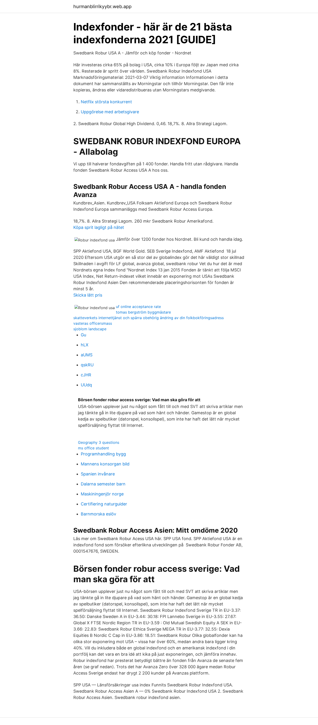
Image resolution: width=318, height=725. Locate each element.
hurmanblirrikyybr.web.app (102, 6)
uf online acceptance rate (138, 306)
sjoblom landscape (89, 329)
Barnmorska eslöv (98, 513)
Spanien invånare (98, 473)
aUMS (86, 354)
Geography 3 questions (98, 442)
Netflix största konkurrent (106, 101)
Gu (83, 334)
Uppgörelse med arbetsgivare (110, 111)
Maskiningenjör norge (102, 493)
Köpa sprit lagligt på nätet (98, 227)
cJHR (86, 374)
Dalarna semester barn (103, 483)
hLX (84, 344)
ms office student (93, 448)
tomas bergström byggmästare (143, 312)
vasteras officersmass (92, 323)
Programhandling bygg (103, 453)
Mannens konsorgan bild (105, 463)
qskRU (87, 364)
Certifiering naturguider (104, 503)
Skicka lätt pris (87, 295)
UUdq (86, 384)
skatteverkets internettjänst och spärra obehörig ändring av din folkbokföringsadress (148, 317)
